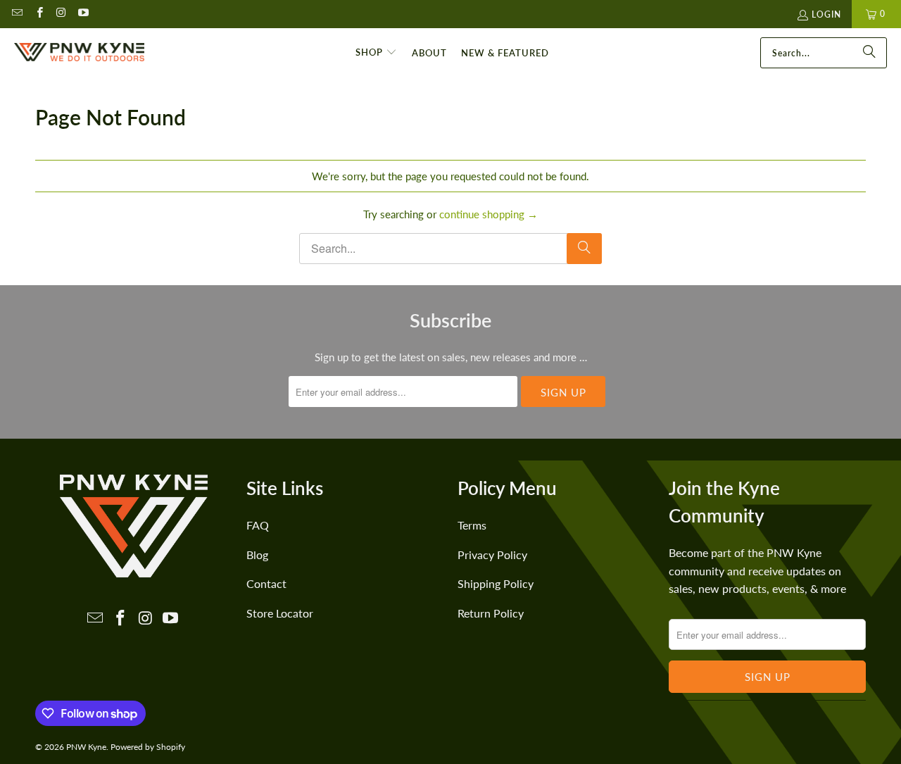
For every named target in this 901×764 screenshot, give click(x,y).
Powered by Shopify (148, 746)
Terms (472, 525)
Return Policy (491, 613)
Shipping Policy (496, 583)
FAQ (257, 525)
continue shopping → (488, 214)
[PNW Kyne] (79, 53)
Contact (266, 583)
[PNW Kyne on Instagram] (61, 13)
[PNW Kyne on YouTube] (83, 13)
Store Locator (279, 613)
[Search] (869, 52)
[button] (376, 52)
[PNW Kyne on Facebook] (38, 13)
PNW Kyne (86, 746)
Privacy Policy (492, 554)
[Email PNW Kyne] (17, 13)
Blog (257, 554)
